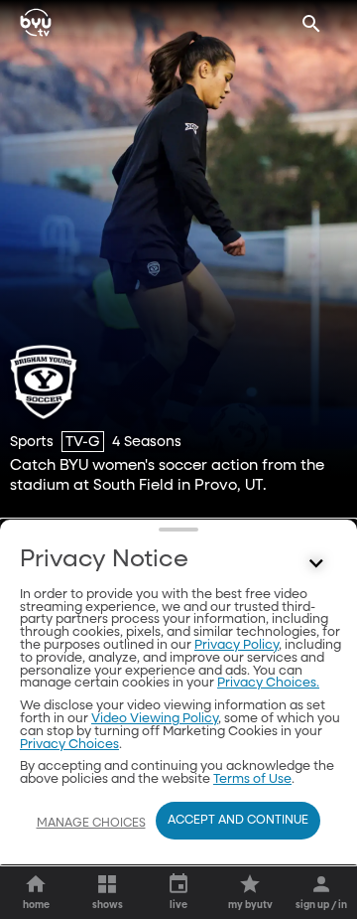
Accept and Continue (238, 821)
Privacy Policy (236, 645)
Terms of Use (252, 779)
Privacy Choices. (268, 683)
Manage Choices (91, 824)
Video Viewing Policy (154, 718)
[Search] (311, 24)
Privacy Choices (69, 744)
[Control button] (316, 564)
